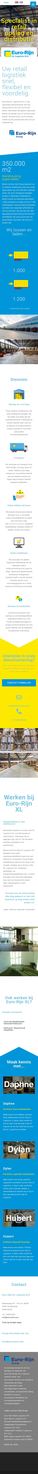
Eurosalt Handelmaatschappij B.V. (18, 1422)
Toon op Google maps (12, 1322)
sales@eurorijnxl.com (19, 706)
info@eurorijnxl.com (10, 1317)
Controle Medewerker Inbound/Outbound (14, 1023)
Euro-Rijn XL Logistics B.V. (15, 1419)
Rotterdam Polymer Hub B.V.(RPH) (18, 1439)
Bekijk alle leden (11, 1445)
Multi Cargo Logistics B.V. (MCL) (17, 1436)
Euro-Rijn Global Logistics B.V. (16, 1416)
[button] (19, 682)
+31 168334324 (19, 720)
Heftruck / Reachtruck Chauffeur (14, 1029)
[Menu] (33, 4)
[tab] (19, 1022)
